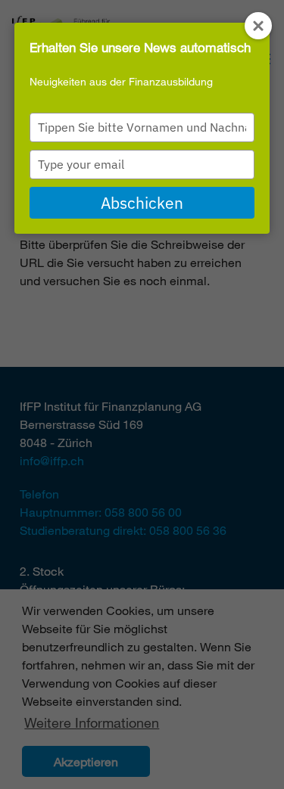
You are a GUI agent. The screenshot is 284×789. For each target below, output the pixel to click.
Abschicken (142, 202)
